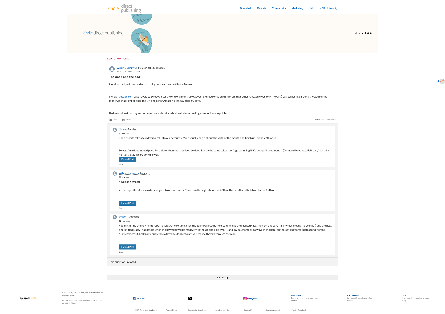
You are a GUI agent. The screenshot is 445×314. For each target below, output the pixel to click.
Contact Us (248, 310)
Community (279, 8)
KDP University (328, 8)
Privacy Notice (171, 310)
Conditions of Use (222, 310)
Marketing (297, 8)
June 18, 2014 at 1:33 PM (128, 71)
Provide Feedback (299, 310)
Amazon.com (125, 96)
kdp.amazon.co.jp (273, 310)
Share (128, 119)
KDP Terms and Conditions (146, 310)
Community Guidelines (197, 310)
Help (311, 8)
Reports (261, 8)
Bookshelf (245, 8)
